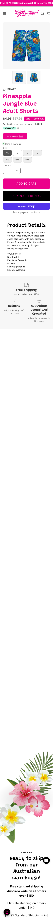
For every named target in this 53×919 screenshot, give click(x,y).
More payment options (26, 212)
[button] (42, 13)
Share (11, 89)
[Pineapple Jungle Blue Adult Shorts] (19, 77)
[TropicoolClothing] (27, 13)
